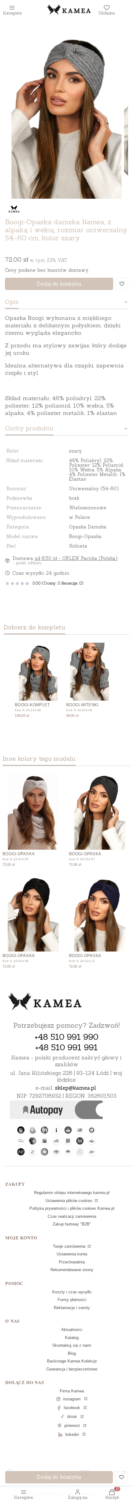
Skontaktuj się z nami (71, 1345)
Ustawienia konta (72, 1254)
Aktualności (71, 1329)
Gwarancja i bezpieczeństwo (71, 1369)
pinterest (72, 1425)
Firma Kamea (72, 1391)
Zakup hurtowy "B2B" (72, 1224)
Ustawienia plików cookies (69, 1200)
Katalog (72, 1337)
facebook (72, 1407)
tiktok (72, 1416)
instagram (72, 1399)
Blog (72, 1353)
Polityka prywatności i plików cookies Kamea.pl (71, 1208)
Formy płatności (72, 1299)
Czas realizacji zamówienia (72, 1216)
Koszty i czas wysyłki (72, 1292)
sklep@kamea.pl (75, 1087)
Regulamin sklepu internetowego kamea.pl (71, 1192)
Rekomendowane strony (71, 1269)
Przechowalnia (72, 1262)
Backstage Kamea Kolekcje (72, 1361)
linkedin (72, 1434)
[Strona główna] (45, 1002)
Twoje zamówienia (70, 1246)
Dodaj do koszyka (58, 283)
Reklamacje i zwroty (72, 1307)
